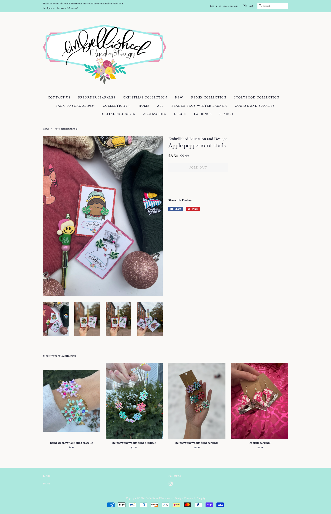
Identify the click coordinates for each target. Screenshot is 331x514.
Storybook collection (256, 97)
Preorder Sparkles (96, 97)
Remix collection (208, 97)
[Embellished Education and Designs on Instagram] (170, 484)
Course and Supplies (254, 106)
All (160, 106)
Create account (230, 6)
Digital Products (118, 114)
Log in (213, 6)
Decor (180, 114)
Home (144, 106)
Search (226, 114)
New (179, 97)
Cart (250, 6)
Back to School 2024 (75, 106)
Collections (115, 106)
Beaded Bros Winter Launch (199, 106)
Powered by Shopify (194, 498)
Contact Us (59, 97)
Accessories (154, 114)
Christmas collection (145, 97)
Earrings (203, 114)
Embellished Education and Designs (164, 498)
